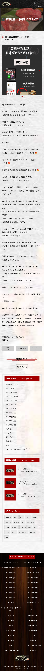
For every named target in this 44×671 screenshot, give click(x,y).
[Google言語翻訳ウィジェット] (35, 3)
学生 (29, 527)
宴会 (35, 527)
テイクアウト (23, 532)
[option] (22, 70)
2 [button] (22, 96)
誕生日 (14, 532)
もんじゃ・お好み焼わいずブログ (18, 449)
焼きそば (5, 340)
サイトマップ (33, 650)
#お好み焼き (22, 366)
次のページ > (36, 348)
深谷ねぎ (16, 522)
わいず (28, 517)
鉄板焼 (34, 517)
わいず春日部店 (11, 392)
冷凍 (6, 537)
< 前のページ (8, 348)
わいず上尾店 (11, 408)
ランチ (8, 433)
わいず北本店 (11, 417)
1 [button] (21, 96)
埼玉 (23, 522)
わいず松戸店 (11, 425)
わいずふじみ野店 (12, 396)
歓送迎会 (15, 527)
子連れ (7, 527)
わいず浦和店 (11, 404)
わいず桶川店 (11, 413)
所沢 (21, 517)
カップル (23, 527)
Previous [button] (4, 71)
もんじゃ (9, 429)
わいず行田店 (11, 421)
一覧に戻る (22, 348)
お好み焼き (30, 522)
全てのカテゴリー (12, 384)
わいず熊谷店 (11, 388)
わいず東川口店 (11, 400)
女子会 (7, 532)
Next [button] (39, 71)
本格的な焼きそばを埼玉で (13, 336)
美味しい (32, 532)
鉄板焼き (9, 441)
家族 (7, 445)
